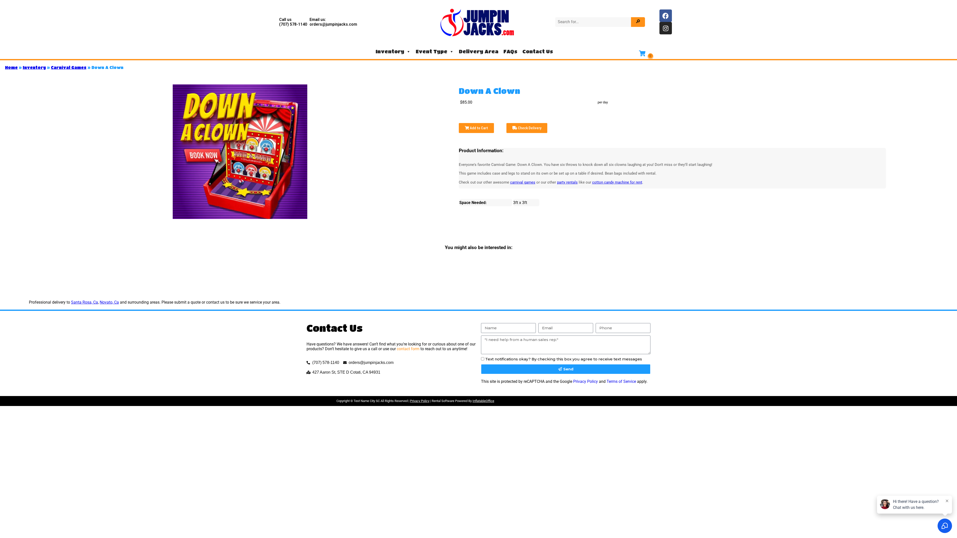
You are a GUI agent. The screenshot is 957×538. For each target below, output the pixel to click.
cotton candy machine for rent (617, 182)
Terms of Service (621, 381)
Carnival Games (68, 67)
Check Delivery (529, 128)
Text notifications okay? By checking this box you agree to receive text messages (563, 359)
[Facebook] (665, 15)
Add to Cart (478, 128)
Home (11, 67)
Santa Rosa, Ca (84, 302)
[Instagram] (665, 28)
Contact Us (537, 51)
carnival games (522, 182)
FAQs (510, 51)
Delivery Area (478, 51)
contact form (408, 348)
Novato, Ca (109, 302)
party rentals (567, 182)
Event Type (431, 51)
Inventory (390, 51)
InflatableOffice (483, 401)
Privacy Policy (585, 381)
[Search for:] (593, 22)
